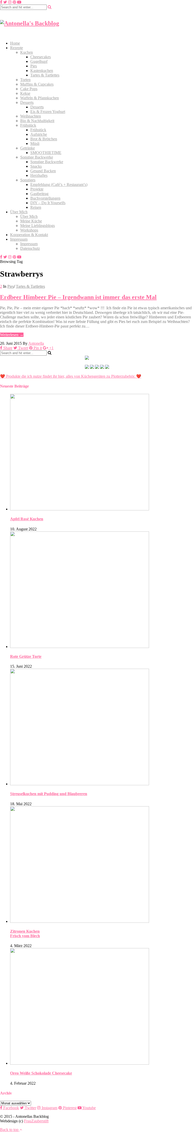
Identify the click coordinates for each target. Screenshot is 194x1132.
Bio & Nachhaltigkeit (37, 121)
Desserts (27, 102)
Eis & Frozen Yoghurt (47, 111)
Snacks (36, 166)
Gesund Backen (43, 171)
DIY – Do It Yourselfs (47, 203)
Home (15, 43)
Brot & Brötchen (43, 139)
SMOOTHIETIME (45, 152)
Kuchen (26, 52)
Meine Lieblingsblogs (37, 225)
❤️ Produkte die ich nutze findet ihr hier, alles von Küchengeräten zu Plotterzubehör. (67, 376)
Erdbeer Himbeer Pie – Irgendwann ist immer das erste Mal (78, 297)
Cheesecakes (40, 57)
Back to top (9, 1129)
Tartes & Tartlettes (44, 75)
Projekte (36, 189)
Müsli (34, 143)
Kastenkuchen (41, 70)
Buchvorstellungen (45, 198)
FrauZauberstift (36, 1121)
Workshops (29, 230)
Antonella (36, 343)
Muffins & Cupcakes (37, 84)
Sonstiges (27, 180)
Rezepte (16, 48)
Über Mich (19, 212)
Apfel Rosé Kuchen (26, 519)
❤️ (138, 376)
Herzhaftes (38, 175)
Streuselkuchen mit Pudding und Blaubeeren (48, 794)
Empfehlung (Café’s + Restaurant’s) (58, 184)
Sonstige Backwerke (36, 157)
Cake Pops (28, 89)
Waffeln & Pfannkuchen (39, 98)
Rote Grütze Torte (25, 656)
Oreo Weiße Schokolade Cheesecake (41, 1073)
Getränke (27, 148)
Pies (33, 66)
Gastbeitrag (39, 193)
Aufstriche (38, 134)
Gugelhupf (38, 61)
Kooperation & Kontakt (29, 235)
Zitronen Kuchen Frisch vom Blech (25, 933)
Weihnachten (30, 116)
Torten (25, 80)
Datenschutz (30, 248)
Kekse (25, 93)
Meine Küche (31, 221)
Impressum (19, 239)
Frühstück (28, 125)
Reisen (35, 207)
